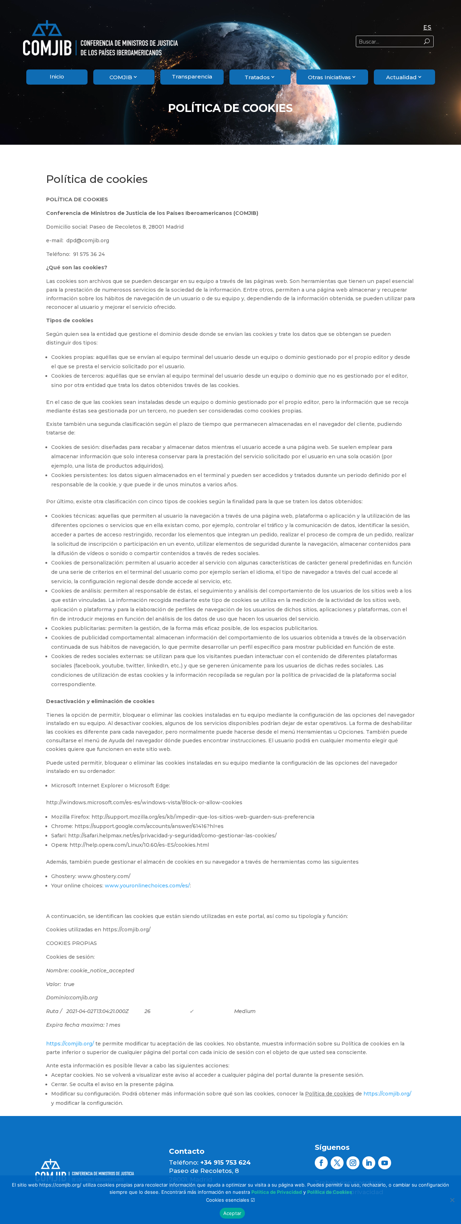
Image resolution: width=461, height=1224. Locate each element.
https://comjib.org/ (70, 1043)
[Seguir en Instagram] (352, 1162)
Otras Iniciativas (329, 77)
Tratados (257, 77)
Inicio (57, 76)
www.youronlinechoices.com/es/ (147, 885)
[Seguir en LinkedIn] (368, 1162)
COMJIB (120, 77)
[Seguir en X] (337, 1162)
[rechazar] (452, 1199)
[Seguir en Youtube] (384, 1162)
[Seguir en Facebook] (321, 1162)
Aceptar (232, 1213)
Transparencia (192, 76)
